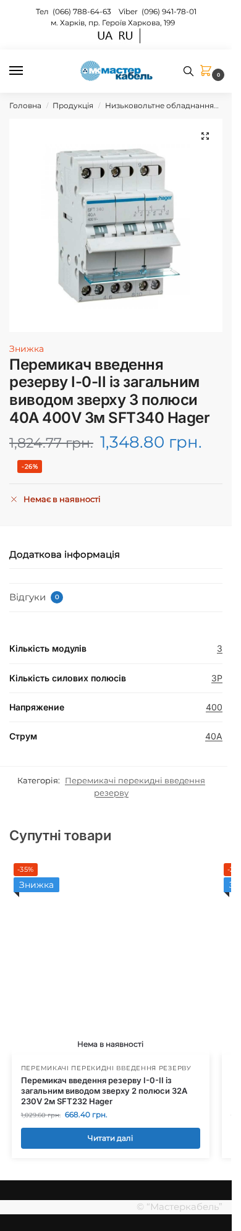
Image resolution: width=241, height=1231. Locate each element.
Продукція (73, 105)
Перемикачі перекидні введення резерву (106, 1068)
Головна (25, 105)
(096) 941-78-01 (169, 11)
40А (213, 736)
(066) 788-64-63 (83, 11)
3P (216, 678)
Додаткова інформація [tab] (64, 554)
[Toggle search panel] (188, 71)
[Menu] (27, 71)
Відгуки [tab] (34, 597)
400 (214, 707)
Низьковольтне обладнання (159, 105)
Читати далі (110, 1138)
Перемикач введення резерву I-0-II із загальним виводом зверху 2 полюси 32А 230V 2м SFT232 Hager (104, 1090)
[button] (208, 71)
